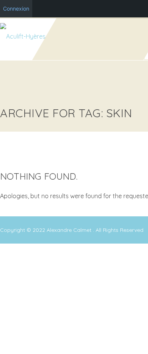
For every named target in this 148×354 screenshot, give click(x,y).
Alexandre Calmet (70, 230)
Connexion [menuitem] (16, 8)
